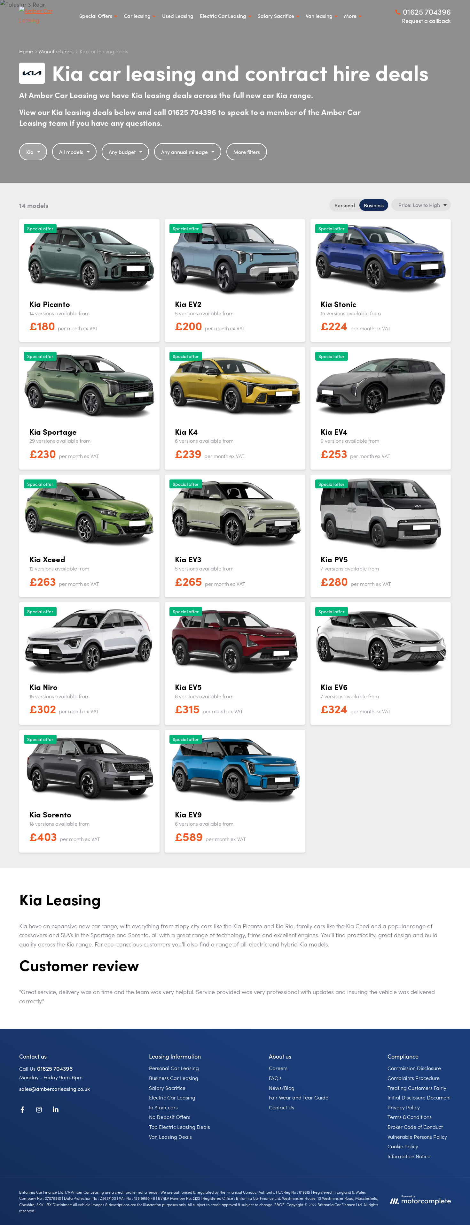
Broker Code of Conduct (415, 1126)
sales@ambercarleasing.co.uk (54, 1088)
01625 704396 (55, 1068)
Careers (278, 1067)
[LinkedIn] (55, 1110)
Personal (344, 205)
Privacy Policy (404, 1107)
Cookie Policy (403, 1146)
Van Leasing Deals (170, 1136)
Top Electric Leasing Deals (179, 1126)
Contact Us (281, 1107)
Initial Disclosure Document (419, 1097)
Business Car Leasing (173, 1077)
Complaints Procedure (414, 1077)
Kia (30, 151)
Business (374, 205)
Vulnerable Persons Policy (417, 1136)
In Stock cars (163, 1107)
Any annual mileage (184, 151)
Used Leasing (177, 15)
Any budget (122, 151)
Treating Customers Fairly (417, 1087)
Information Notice (409, 1156)
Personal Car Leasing (174, 1067)
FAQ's (275, 1077)
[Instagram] (39, 1110)
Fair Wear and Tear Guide (298, 1097)
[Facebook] (22, 1110)
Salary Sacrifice (167, 1087)
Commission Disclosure (414, 1067)
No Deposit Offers (169, 1116)
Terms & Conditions (410, 1116)
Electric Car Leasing (172, 1097)
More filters (246, 151)
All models (71, 151)
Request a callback (426, 21)
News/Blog (281, 1087)
